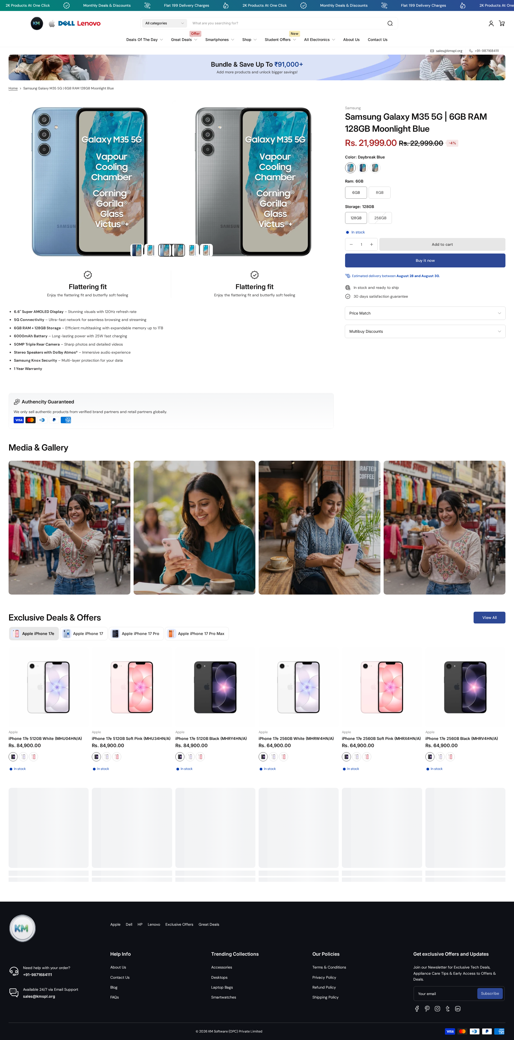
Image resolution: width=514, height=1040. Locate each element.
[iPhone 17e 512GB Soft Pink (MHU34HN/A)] (132, 687)
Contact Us (120, 977)
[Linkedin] (458, 1008)
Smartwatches (223, 997)
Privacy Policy (324, 977)
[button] (164, 23)
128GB (356, 217)
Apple (115, 924)
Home (13, 88)
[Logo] (65, 23)
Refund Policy (324, 987)
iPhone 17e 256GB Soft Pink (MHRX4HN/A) (381, 738)
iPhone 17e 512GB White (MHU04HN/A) (45, 738)
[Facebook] (417, 1008)
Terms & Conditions (329, 967)
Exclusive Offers (179, 924)
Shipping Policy (325, 997)
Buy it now (425, 260)
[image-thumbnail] (136, 250)
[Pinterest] (427, 1008)
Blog (114, 987)
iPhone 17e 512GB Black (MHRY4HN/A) (211, 738)
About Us (118, 967)
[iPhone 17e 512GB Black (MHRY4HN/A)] (215, 687)
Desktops (219, 977)
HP (140, 924)
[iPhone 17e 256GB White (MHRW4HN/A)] (299, 687)
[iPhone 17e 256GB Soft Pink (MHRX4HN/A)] (382, 687)
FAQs (114, 997)
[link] (249, 39)
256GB (380, 217)
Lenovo (154, 924)
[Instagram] (437, 1008)
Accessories (221, 967)
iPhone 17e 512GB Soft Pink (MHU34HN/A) (131, 738)
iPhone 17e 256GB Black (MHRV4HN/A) (461, 738)
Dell (129, 924)
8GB (379, 192)
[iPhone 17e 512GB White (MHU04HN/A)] (49, 687)
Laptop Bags (222, 987)
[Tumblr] (447, 1008)
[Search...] (390, 23)
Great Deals (209, 924)
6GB (356, 192)
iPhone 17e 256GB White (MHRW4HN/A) (296, 738)
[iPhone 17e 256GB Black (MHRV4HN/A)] (465, 687)
